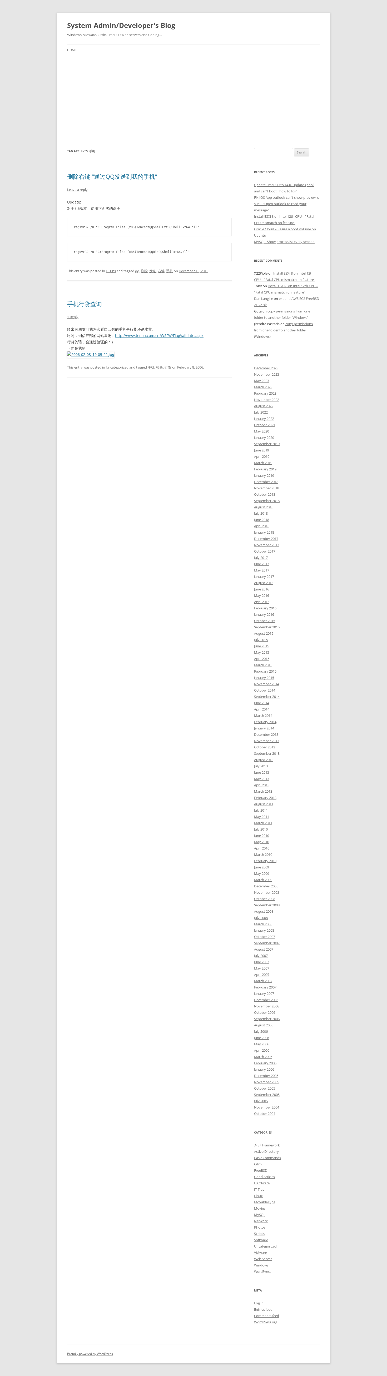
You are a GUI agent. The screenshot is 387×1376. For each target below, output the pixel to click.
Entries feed (263, 1309)
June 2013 (261, 772)
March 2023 (263, 387)
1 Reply (72, 316)
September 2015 (267, 627)
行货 (168, 367)
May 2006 (261, 1044)
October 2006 (264, 1012)
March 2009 (263, 879)
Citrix (258, 1164)
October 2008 (264, 898)
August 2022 (263, 406)
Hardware (262, 1183)
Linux (258, 1195)
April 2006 (261, 1050)
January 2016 (264, 614)
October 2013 (264, 747)
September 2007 (267, 943)
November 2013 (266, 740)
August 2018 (263, 507)
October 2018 (264, 494)
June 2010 (261, 835)
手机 (169, 271)
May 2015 (261, 652)
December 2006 (266, 999)
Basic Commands (267, 1157)
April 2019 (261, 456)
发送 (152, 271)
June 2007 (261, 962)
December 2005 (266, 1075)
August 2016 (263, 582)
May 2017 (261, 570)
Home (72, 50)
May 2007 (261, 968)
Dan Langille (263, 298)
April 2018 (261, 526)
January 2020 (264, 437)
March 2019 (263, 462)
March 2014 (263, 715)
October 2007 (264, 936)
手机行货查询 (84, 304)
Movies (259, 1208)
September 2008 (267, 905)
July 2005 (261, 1101)
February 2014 (265, 721)
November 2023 (266, 374)
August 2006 (263, 1025)
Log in (259, 1303)
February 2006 (265, 1063)
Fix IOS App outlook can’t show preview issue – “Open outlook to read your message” (287, 203)
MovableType (264, 1202)
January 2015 (264, 677)
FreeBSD (260, 1170)
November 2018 (266, 488)
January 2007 (264, 993)
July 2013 (261, 766)
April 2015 (261, 658)
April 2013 (261, 785)
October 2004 (264, 1113)
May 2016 (261, 595)
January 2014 (264, 728)
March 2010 (263, 854)
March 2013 (263, 791)
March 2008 (263, 924)
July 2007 (261, 955)
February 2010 (265, 860)
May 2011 (261, 816)
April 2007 (261, 974)
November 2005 (266, 1082)
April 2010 (261, 848)
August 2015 (263, 633)
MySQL (259, 1214)
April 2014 (261, 709)
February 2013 (265, 797)
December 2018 (266, 481)
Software (261, 1240)
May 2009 (261, 873)
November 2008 (266, 892)
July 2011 (261, 810)
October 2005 (264, 1088)
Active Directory (266, 1151)
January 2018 (264, 532)
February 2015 (265, 671)
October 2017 (264, 551)
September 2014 (267, 696)
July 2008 (261, 917)
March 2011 (263, 823)
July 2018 (261, 513)
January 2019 (264, 475)
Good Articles (264, 1176)
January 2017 (264, 576)
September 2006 (267, 1018)
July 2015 (261, 639)
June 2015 (261, 646)
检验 (159, 367)
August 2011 (263, 804)
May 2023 (261, 380)
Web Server (263, 1258)
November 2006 (266, 1006)
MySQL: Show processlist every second (284, 241)
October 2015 (264, 620)
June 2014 (261, 703)
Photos (259, 1227)
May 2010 (261, 841)
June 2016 (261, 589)
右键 (161, 271)
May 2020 (261, 431)
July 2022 (261, 412)
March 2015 (263, 665)
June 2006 (261, 1037)
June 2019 (261, 450)
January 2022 (264, 418)
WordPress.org (265, 1322)
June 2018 (261, 519)
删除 (144, 271)
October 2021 (264, 425)
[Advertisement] (193, 102)
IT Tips (111, 271)
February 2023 (265, 393)
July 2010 (261, 829)
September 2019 (267, 443)
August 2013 (263, 759)
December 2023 (266, 368)
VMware (260, 1252)
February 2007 (265, 987)
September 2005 (267, 1094)
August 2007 (263, 949)
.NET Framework (267, 1145)
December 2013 (266, 734)
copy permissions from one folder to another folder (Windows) (283, 330)
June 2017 (261, 564)
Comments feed (266, 1315)
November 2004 (266, 1107)
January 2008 (264, 930)
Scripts (259, 1233)
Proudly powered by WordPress (90, 1354)
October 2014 (264, 690)
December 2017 (266, 538)
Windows (261, 1265)
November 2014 (266, 684)
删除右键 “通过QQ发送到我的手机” (112, 176)
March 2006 (263, 1056)
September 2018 (267, 500)
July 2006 (261, 1031)
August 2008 (263, 911)
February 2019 (265, 469)
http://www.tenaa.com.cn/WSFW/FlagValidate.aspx (159, 335)
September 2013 (267, 753)
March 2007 (263, 980)
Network (261, 1221)
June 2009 (261, 867)
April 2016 (261, 601)
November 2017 (266, 545)
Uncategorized (117, 367)
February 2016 (265, 608)
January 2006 (264, 1069)
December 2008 (266, 886)
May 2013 (261, 778)
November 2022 (266, 399)
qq (137, 271)
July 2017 (261, 557)
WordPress (262, 1271)
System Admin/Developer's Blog (121, 25)
